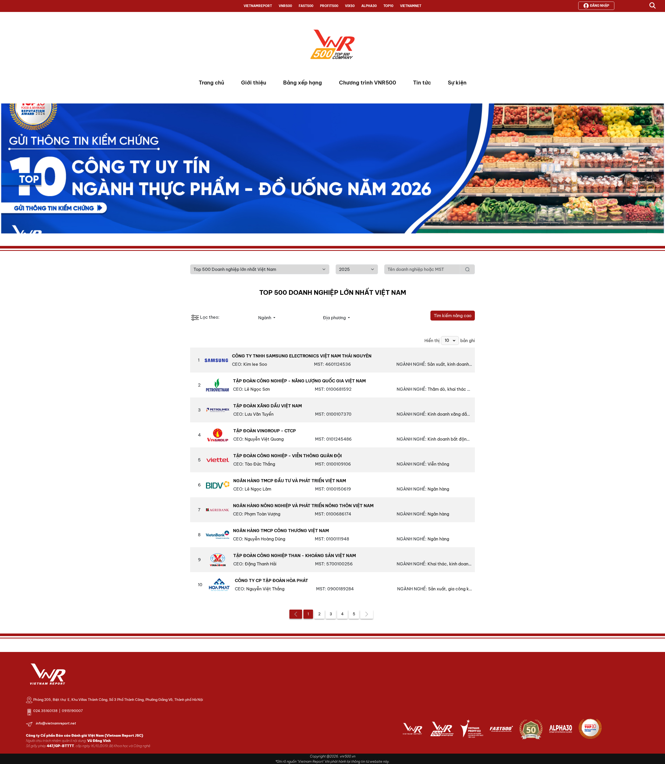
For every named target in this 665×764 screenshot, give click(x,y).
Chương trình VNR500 (367, 82)
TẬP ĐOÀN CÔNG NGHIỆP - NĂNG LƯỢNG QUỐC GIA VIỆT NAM (299, 380)
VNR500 (285, 6)
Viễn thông (438, 464)
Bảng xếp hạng (302, 82)
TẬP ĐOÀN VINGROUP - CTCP (264, 430)
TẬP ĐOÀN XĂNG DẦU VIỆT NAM (267, 405)
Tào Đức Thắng (260, 464)
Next (5, 169)
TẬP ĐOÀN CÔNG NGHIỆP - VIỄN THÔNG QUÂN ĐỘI (287, 455)
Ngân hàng (438, 489)
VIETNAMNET (410, 6)
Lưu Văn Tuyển (259, 414)
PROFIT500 (329, 6)
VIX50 (350, 6)
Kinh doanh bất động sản (452, 439)
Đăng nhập (599, 6)
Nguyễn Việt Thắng (265, 588)
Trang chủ (211, 82)
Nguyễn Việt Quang (264, 439)
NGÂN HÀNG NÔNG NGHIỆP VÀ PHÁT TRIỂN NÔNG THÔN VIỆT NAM (303, 505)
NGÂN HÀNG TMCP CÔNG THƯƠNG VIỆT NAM (281, 530)
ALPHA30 (369, 6)
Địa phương (335, 317)
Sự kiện (457, 82)
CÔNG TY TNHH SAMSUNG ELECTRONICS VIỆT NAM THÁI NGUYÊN (301, 355)
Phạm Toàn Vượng (262, 514)
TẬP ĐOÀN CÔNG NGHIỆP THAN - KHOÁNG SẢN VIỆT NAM (294, 555)
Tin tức (422, 82)
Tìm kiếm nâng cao (452, 315)
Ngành (265, 317)
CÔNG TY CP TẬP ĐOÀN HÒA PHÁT (271, 580)
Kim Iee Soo (255, 364)
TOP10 (388, 6)
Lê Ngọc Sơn (257, 389)
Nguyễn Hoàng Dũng (264, 538)
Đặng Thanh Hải (260, 563)
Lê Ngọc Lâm (258, 489)
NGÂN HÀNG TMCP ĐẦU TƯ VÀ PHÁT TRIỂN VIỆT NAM (289, 480)
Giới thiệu (253, 82)
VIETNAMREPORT (258, 6)
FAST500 (306, 6)
